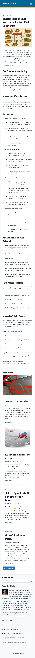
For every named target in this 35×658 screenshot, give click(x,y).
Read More (9, 422)
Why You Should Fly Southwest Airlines (14, 642)
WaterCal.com (7, 15)
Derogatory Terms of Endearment (13, 637)
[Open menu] (31, 3)
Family (6, 451)
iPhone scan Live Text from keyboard (13, 633)
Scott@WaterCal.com (13, 331)
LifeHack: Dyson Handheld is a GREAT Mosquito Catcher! (17, 496)
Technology (8, 531)
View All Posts (9, 568)
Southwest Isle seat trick (16, 401)
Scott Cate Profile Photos (10, 629)
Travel (6, 398)
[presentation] (17, 385)
